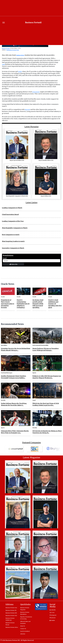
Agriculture (4, 345)
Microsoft (27, 109)
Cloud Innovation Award (10, 214)
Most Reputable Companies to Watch (14, 228)
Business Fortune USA (11, 615)
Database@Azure (20, 55)
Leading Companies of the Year (13, 221)
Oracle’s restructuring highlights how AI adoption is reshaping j (23, 303)
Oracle (3, 296)
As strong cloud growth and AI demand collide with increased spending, (37, 303)
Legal (34, 400)
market (20, 71)
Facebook (52, 617)
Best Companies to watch (10, 234)
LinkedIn (53, 610)
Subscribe (14, 264)
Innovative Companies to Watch (13, 248)
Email (5, 258)
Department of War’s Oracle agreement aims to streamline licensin (7, 303)
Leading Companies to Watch (12, 208)
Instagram (53, 615)
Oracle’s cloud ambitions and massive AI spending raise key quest (55, 303)
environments (36, 91)
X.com (52, 612)
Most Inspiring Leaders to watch (13, 241)
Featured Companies (31, 442)
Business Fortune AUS (11, 613)
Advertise (22, 633)
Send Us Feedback (25, 631)
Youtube (53, 620)
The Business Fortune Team (12, 50)
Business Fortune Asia (11, 607)
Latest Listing (31, 203)
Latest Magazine (31, 127)
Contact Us (23, 628)
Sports (34, 372)
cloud (3, 64)
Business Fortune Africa (12, 627)
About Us (22, 626)
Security (3, 400)
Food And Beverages (6, 372)
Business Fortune (6, 48)
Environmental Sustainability (40, 345)
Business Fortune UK (11, 610)
